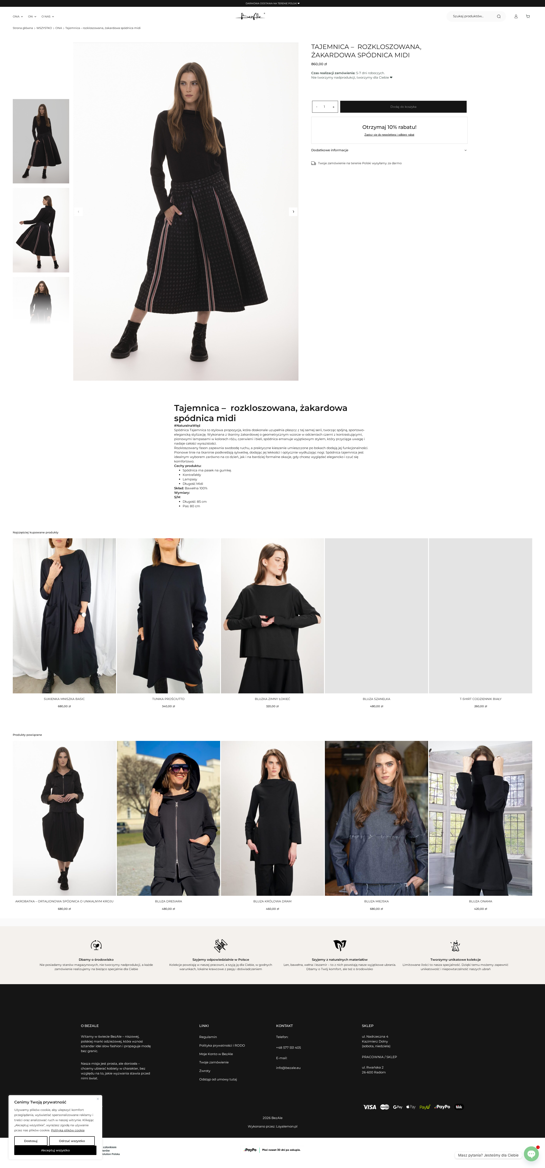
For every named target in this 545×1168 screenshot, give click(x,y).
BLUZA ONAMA (480, 901)
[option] (41, 230)
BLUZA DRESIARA (168, 901)
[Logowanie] (515, 16)
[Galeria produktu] (185, 212)
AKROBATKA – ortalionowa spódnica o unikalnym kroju (64, 901)
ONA (58, 28)
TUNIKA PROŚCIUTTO (168, 699)
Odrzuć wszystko (72, 1141)
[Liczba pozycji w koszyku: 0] (529, 16)
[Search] (499, 16)
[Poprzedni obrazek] (78, 211)
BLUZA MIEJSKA (376, 901)
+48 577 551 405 (288, 1048)
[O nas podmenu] (53, 16)
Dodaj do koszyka (403, 107)
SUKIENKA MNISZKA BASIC (64, 699)
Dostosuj (30, 1141)
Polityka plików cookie (68, 1130)
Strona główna (23, 28)
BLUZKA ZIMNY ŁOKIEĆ (272, 699)
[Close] (97, 1098)
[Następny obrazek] (293, 211)
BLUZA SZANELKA (376, 699)
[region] (55, 1127)
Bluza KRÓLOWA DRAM (272, 901)
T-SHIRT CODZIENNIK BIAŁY (481, 699)
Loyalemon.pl (286, 1126)
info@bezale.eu (288, 1068)
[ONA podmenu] (22, 16)
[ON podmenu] (35, 16)
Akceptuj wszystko (55, 1150)
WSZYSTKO (44, 28)
